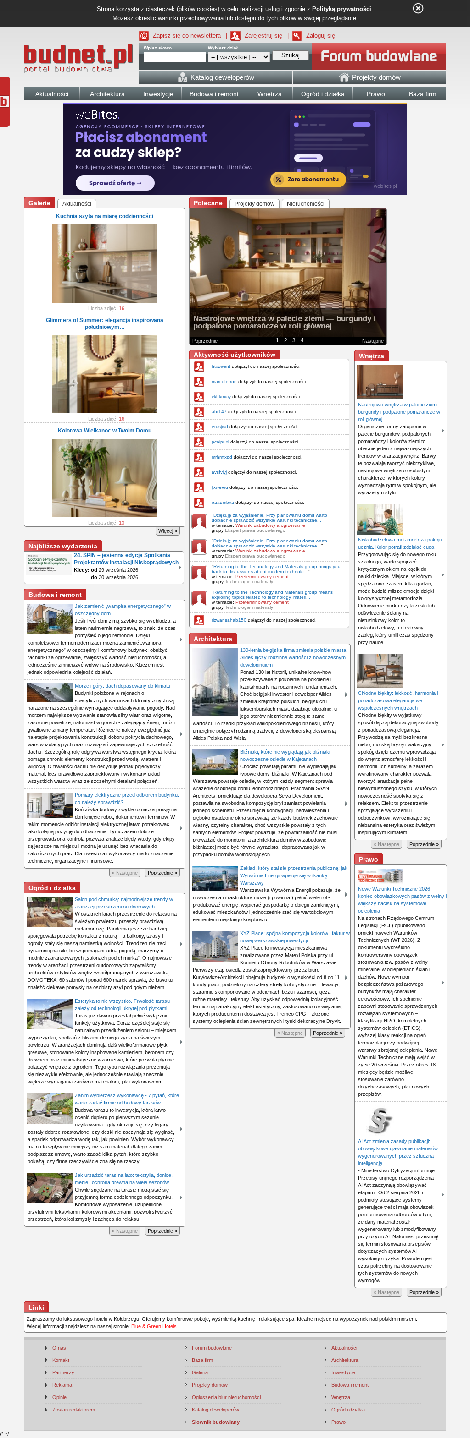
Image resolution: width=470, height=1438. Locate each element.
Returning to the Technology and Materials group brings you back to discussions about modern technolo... (276, 569)
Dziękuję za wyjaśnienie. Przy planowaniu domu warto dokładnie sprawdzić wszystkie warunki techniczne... (269, 518)
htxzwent (221, 366)
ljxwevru (220, 487)
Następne (373, 341)
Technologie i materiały (249, 581)
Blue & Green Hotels (154, 1326)
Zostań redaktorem (73, 1409)
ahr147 (219, 411)
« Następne (125, 872)
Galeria (200, 1372)
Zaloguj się (320, 35)
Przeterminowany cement (262, 576)
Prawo (338, 1422)
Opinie (59, 1397)
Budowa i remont (350, 1385)
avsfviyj (219, 472)
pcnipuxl (220, 441)
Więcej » (167, 531)
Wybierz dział (223, 47)
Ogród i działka (348, 1409)
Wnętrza (340, 1397)
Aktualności (344, 1348)
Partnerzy (63, 1372)
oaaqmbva (223, 502)
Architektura (344, 1360)
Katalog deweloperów (215, 1409)
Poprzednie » (162, 872)
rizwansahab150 (229, 620)
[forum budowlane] (379, 56)
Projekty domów (210, 1385)
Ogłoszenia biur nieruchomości (226, 1397)
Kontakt (60, 1360)
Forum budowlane (212, 1348)
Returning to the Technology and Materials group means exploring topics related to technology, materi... (272, 595)
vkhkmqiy (221, 396)
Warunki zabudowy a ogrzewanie (270, 525)
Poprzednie (205, 341)
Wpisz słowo (158, 47)
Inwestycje (343, 1372)
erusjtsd (220, 426)
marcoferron (224, 381)
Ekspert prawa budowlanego (255, 530)
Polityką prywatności (341, 8)
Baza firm (202, 1360)
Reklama (62, 1385)
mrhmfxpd (222, 456)
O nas (59, 1348)
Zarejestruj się (263, 35)
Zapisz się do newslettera (187, 35)
